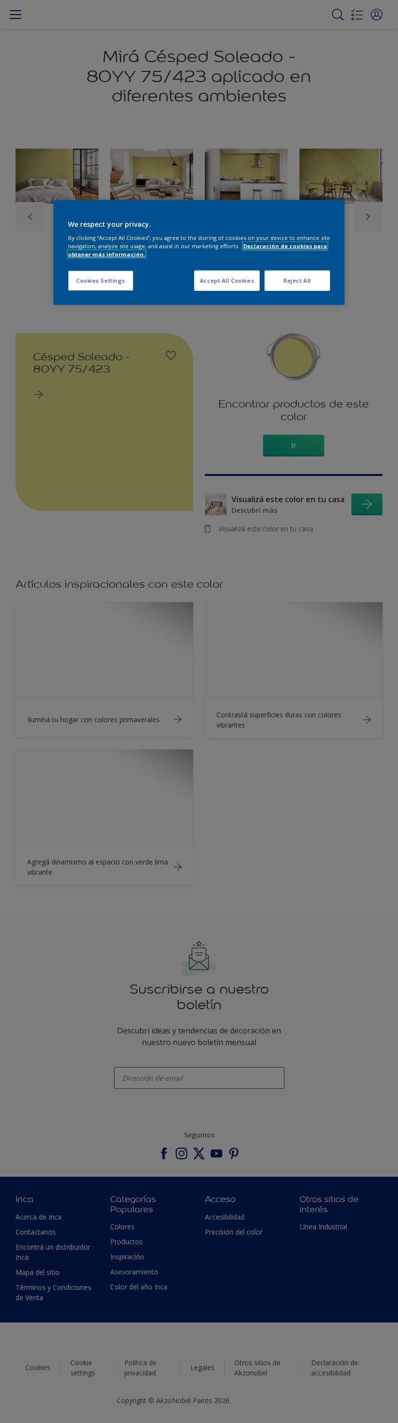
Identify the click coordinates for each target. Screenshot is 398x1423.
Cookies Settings (100, 280)
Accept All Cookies (227, 280)
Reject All (297, 280)
